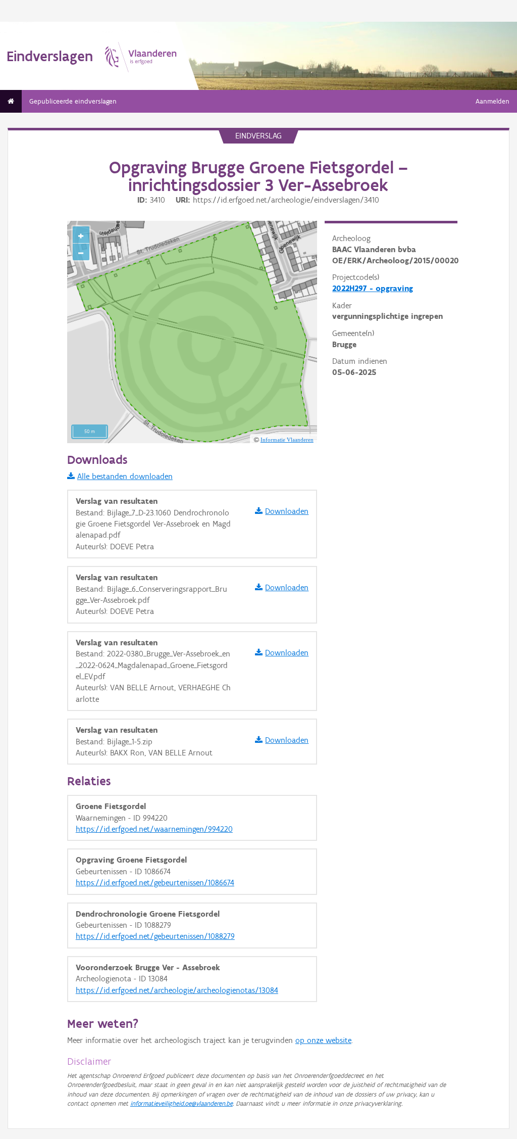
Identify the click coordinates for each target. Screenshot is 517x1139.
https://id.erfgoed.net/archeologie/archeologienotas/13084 (177, 990)
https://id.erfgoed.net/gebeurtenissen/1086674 (155, 882)
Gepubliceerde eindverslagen (73, 101)
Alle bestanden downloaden (125, 476)
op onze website (323, 1040)
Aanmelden (492, 101)
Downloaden (286, 511)
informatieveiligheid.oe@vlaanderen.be (181, 1103)
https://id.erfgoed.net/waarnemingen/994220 (154, 829)
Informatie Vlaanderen (287, 440)
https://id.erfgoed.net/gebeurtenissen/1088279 (155, 936)
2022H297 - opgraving (372, 288)
